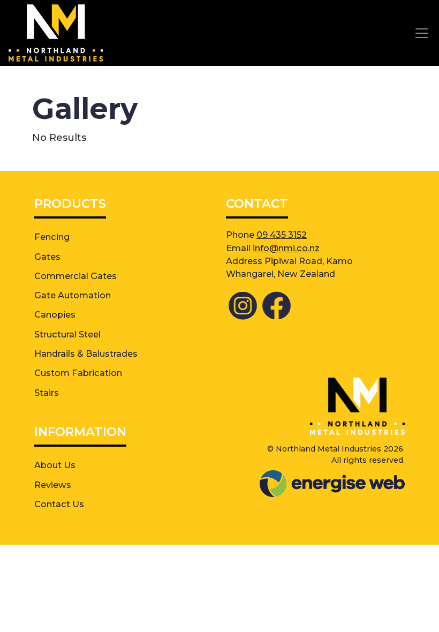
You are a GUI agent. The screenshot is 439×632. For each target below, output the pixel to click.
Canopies (54, 314)
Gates (47, 256)
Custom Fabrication (78, 372)
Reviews (52, 484)
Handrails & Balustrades (86, 353)
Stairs (46, 392)
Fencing (52, 236)
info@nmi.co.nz (286, 248)
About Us (54, 465)
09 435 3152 (281, 234)
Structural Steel (67, 334)
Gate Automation (72, 295)
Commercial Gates (75, 275)
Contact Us (59, 504)
